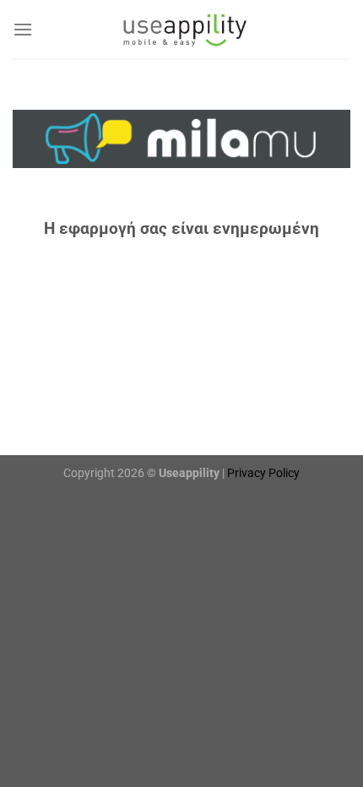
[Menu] (23, 29)
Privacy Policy (263, 473)
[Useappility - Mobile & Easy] (181, 29)
